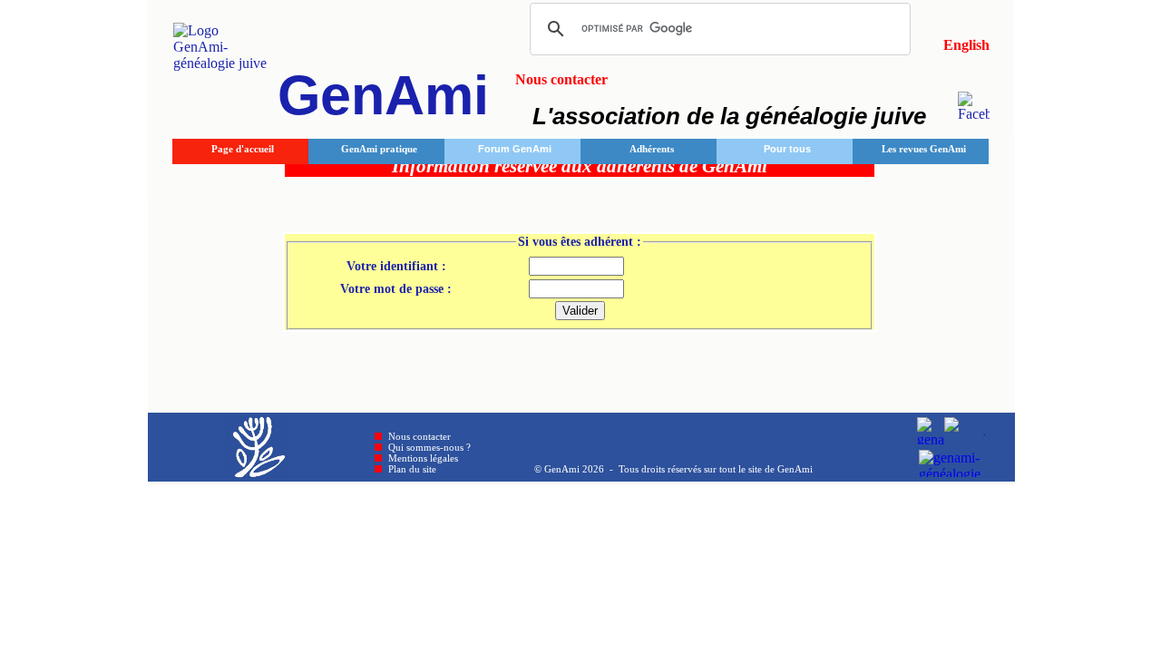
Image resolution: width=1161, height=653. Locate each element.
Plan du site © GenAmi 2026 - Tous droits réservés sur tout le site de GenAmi (600, 468)
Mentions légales (423, 458)
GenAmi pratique (379, 148)
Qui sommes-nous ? (429, 447)
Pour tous (787, 148)
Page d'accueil (242, 148)
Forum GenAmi (514, 148)
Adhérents (651, 148)
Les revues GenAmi (924, 148)
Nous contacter (419, 436)
